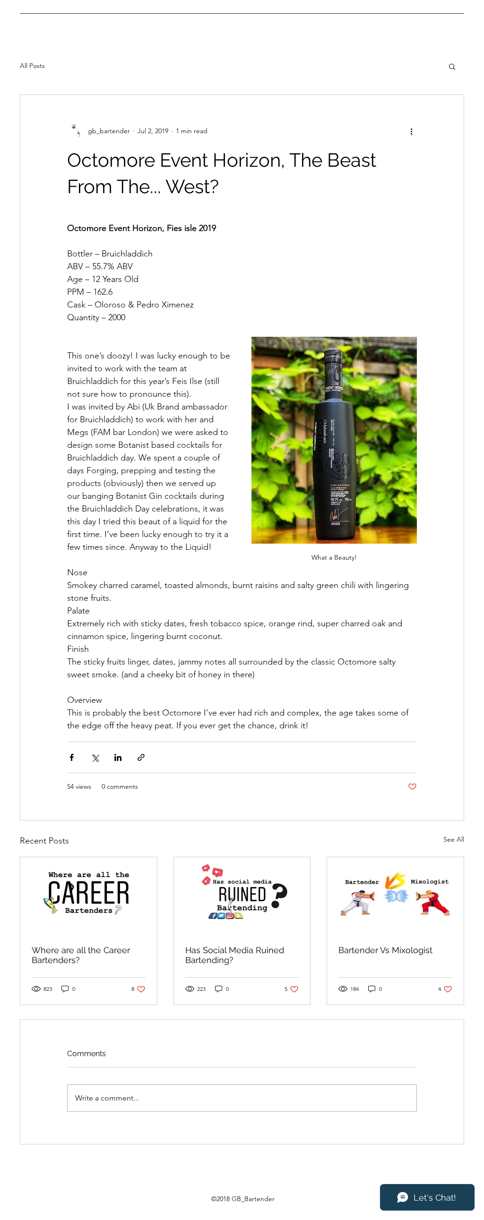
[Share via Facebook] (71, 757)
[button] (452, 66)
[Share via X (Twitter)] (94, 757)
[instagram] (445, 26)
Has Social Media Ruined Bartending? (234, 955)
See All (453, 839)
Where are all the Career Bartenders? (81, 955)
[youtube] (459, 26)
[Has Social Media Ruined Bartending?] (242, 895)
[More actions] (411, 131)
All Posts (32, 65)
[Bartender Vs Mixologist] (395, 895)
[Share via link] (141, 757)
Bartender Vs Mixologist (385, 950)
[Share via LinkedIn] (117, 757)
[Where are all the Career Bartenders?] (88, 895)
